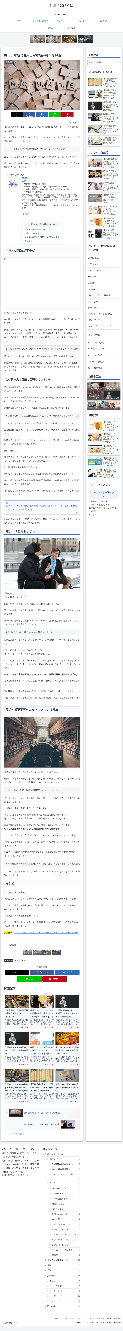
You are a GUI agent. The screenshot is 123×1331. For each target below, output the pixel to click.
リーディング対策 (96, 343)
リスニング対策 (95, 355)
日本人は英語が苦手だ (36, 229)
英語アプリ (81, 1318)
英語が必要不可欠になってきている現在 (43, 237)
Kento (25, 177)
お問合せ (117, 1318)
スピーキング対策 (96, 362)
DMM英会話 (93, 258)
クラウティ (93, 308)
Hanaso (91, 289)
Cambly (91, 283)
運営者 (108, 1318)
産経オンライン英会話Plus (100, 314)
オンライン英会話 (67, 1318)
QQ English (93, 301)
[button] (118, 62)
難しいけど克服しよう (36, 233)
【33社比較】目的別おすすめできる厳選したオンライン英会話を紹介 (46, 932)
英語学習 (10, 961)
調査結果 (100, 1318)
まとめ (29, 241)
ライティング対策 (96, 349)
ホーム (55, 1318)
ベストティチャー (96, 320)
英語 (18, 961)
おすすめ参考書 (95, 368)
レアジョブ (93, 264)
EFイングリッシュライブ (99, 326)
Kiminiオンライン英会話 (99, 295)
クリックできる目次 (38, 224)
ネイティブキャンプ (97, 270)
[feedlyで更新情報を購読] (23, 213)
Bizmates (92, 276)
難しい (26, 961)
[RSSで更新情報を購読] (27, 213)
